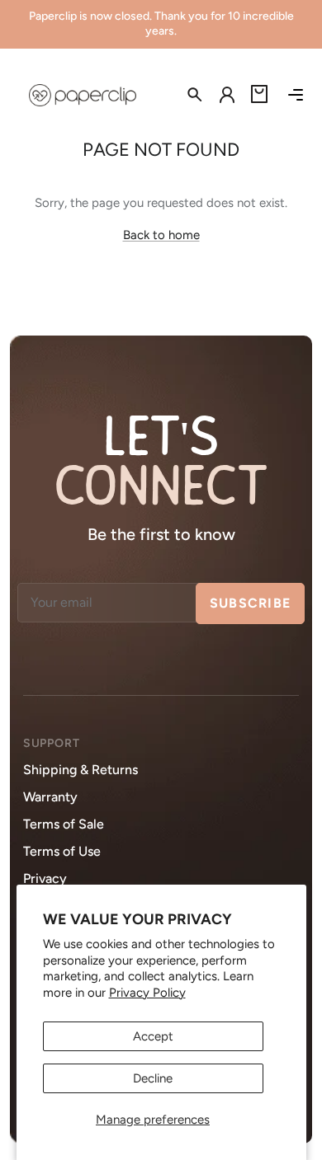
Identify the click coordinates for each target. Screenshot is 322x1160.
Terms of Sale (63, 824)
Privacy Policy (147, 992)
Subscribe (250, 603)
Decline (153, 1078)
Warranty (50, 797)
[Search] (186, 95)
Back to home (161, 235)
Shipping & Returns (80, 769)
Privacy (45, 878)
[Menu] (295, 95)
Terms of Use (62, 851)
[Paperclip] (82, 95)
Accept (153, 1036)
